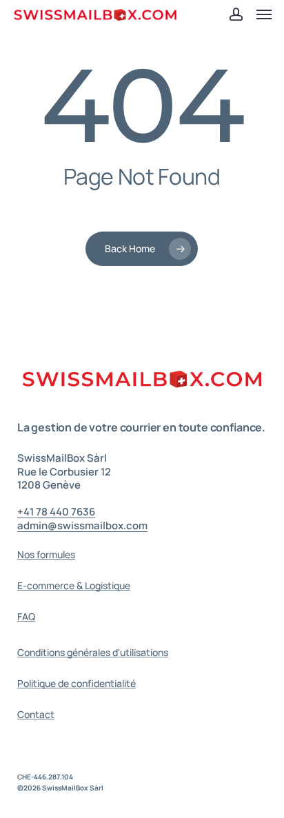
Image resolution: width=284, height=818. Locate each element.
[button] (264, 14)
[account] (235, 14)
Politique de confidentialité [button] (76, 683)
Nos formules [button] (46, 554)
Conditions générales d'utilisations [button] (92, 652)
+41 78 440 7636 (56, 511)
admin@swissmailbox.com (82, 525)
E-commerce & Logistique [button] (73, 585)
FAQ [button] (26, 616)
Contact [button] (35, 714)
